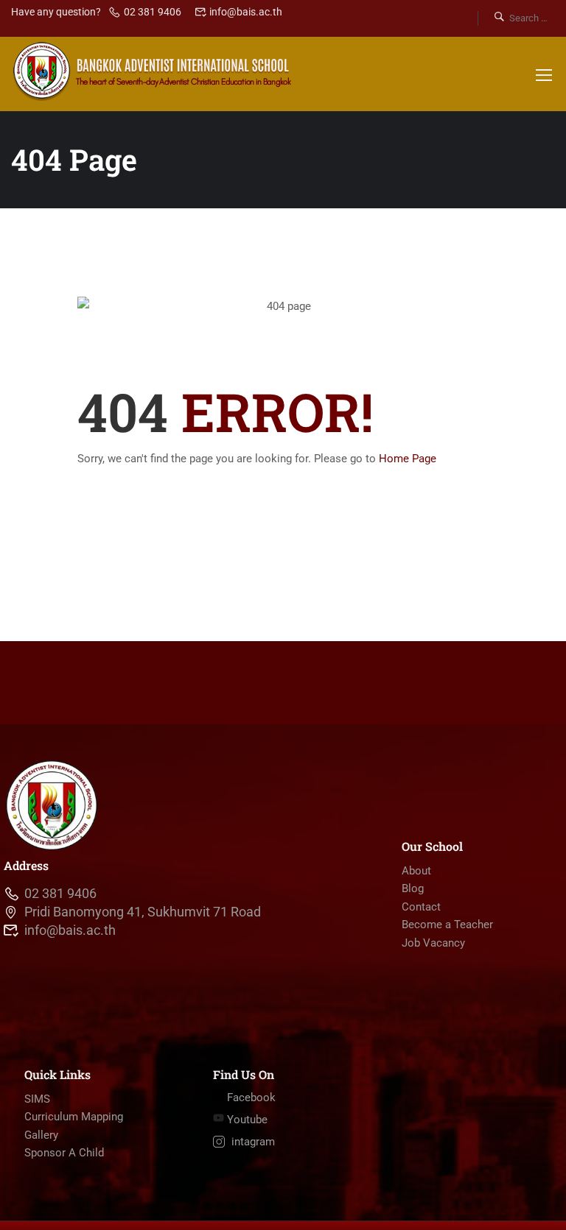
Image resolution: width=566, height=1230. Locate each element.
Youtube (246, 1119)
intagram (251, 1141)
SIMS (37, 1099)
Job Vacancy (433, 943)
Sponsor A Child (64, 1152)
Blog (413, 888)
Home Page (407, 458)
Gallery (41, 1135)
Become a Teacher (447, 924)
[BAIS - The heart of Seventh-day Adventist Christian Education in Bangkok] (153, 70)
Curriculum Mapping (73, 1116)
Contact (421, 906)
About (416, 870)
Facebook (250, 1097)
